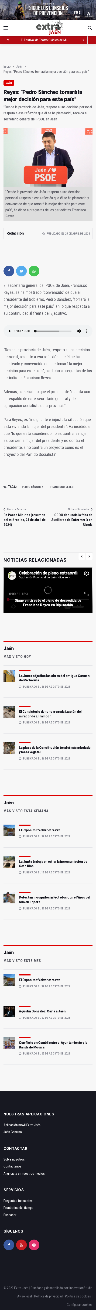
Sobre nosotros (14, 1159)
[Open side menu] (5, 28)
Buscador (9, 1215)
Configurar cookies (80, 1305)
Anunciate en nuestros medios (24, 1173)
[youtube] (21, 1245)
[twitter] (21, 271)
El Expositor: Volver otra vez (39, 830)
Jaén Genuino (12, 1132)
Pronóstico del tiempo (18, 1208)
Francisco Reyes (61, 487)
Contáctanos (12, 1166)
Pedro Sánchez (32, 487)
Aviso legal (24, 1296)
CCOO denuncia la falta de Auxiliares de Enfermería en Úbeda (72, 520)
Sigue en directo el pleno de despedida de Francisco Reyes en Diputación (48, 602)
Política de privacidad (48, 1296)
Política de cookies (78, 1296)
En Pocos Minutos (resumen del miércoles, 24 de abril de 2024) (24, 520)
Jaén (19, 66)
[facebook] (8, 271)
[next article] (83, 40)
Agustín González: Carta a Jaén (42, 1011)
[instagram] (34, 1245)
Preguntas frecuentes (18, 1201)
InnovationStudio (81, 1288)
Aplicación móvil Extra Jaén (22, 1125)
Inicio (7, 66)
